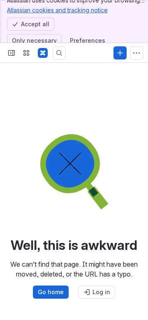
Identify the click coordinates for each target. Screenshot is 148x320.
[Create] (120, 52)
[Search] (59, 52)
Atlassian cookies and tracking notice (57, 10)
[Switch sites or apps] (26, 52)
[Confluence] (42, 52)
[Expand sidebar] (11, 52)
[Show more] (136, 52)
